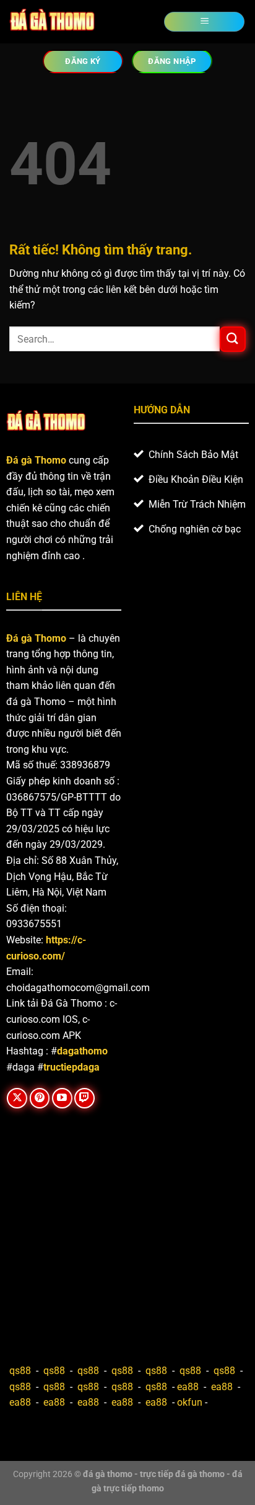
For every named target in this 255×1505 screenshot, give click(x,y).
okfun (189, 1402)
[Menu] (204, 22)
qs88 (20, 1371)
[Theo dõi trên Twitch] (84, 1098)
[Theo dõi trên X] (17, 1098)
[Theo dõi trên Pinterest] (40, 1098)
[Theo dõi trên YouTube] (62, 1098)
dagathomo (82, 1051)
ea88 (188, 1387)
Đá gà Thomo (36, 638)
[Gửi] (233, 339)
